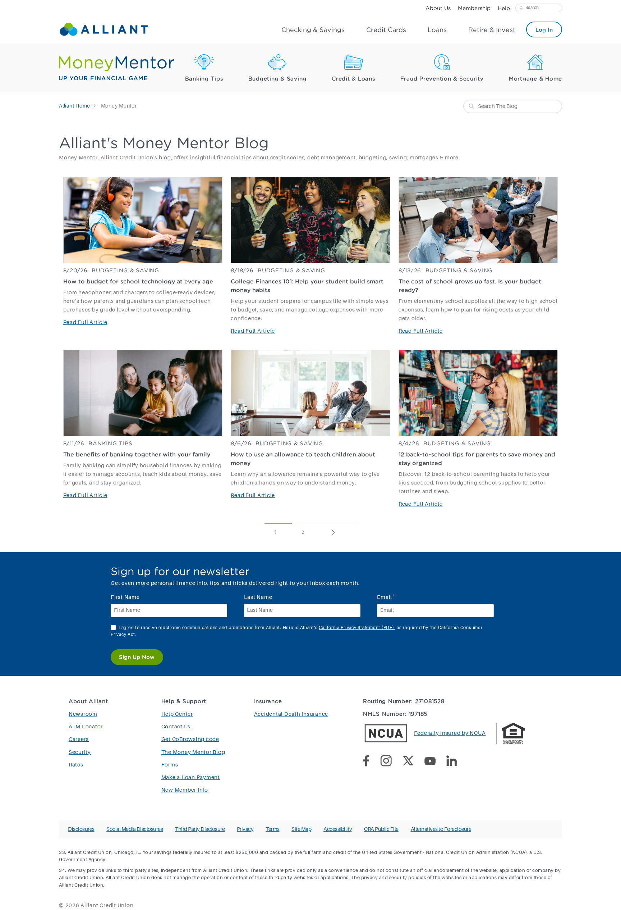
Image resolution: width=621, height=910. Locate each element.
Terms (273, 829)
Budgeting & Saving (277, 79)
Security (80, 752)
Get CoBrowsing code (190, 739)
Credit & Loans (353, 79)
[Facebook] (371, 762)
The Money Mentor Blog (193, 752)
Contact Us (176, 726)
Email (386, 596)
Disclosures (81, 829)
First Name (125, 597)
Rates (76, 765)
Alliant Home (74, 106)
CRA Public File (381, 829)
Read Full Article (85, 322)
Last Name (258, 597)
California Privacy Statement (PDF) (356, 628)
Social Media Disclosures (134, 829)
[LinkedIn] (457, 762)
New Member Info (184, 790)
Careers (79, 739)
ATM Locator (86, 726)
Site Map (301, 829)
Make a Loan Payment (190, 777)
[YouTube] (435, 762)
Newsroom (83, 714)
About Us (438, 8)
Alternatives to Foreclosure (441, 829)
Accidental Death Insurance (291, 714)
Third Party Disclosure (200, 829)
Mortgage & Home (535, 79)
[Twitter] (413, 762)
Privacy (245, 829)
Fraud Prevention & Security (442, 79)
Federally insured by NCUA (450, 733)
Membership (474, 8)
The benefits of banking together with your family (136, 454)
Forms (169, 765)
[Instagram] (391, 762)
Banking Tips (204, 79)
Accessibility (337, 829)
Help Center (177, 714)
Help (504, 8)
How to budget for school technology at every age (138, 281)
